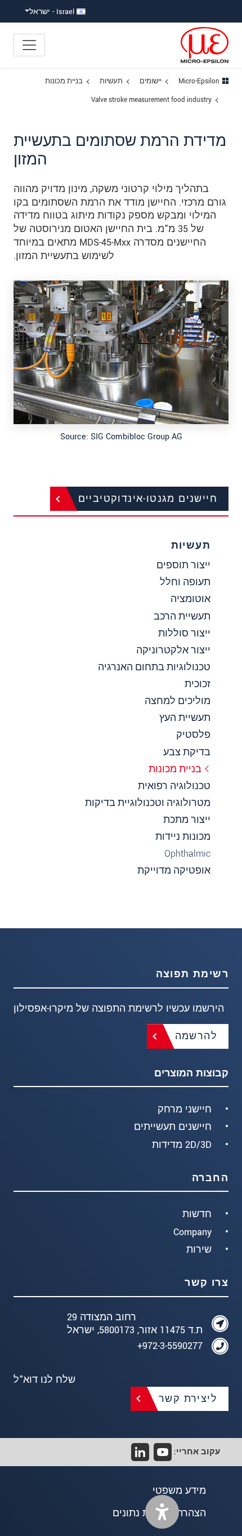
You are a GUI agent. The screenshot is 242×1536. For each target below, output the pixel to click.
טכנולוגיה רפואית (174, 786)
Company (192, 1232)
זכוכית (197, 684)
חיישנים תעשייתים (173, 1127)
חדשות (197, 1214)
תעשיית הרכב (182, 616)
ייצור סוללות (184, 633)
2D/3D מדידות (182, 1145)
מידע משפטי (179, 1490)
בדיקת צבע (186, 752)
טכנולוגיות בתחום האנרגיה (154, 667)
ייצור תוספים (183, 565)
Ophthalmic (187, 853)
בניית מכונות (175, 769)
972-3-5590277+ (170, 1345)
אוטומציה (190, 599)
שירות (199, 1249)
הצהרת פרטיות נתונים (159, 1513)
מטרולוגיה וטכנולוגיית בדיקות (147, 802)
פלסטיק (193, 734)
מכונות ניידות (182, 836)
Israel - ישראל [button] (53, 11)
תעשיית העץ (184, 717)
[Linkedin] (140, 1452)
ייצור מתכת (186, 819)
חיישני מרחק (185, 1109)
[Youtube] (163, 1452)
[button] (162, 1512)
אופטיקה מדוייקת (173, 870)
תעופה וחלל (185, 582)
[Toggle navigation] (29, 45)
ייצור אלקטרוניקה (173, 650)
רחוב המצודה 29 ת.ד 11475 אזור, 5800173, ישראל (135, 1324)
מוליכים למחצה (177, 700)
